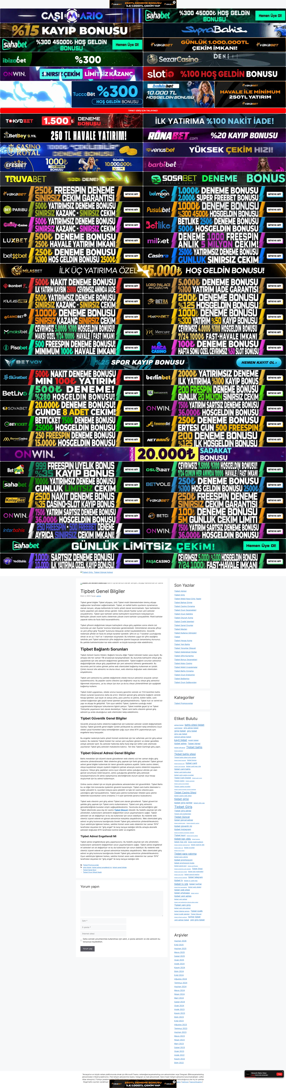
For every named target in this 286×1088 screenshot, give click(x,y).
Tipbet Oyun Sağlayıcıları (185, 682)
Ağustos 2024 (180, 979)
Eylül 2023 (179, 1021)
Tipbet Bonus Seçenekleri (185, 659)
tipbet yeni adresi (180, 899)
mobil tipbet (193, 740)
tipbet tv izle (181, 884)
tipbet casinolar (190, 781)
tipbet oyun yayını (179, 850)
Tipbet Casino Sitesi (185, 792)
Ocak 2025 (179, 960)
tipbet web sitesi (182, 890)
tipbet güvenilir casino (192, 823)
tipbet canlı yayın (197, 778)
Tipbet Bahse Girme (183, 602)
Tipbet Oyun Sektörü (183, 614)
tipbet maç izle (180, 842)
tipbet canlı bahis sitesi (182, 772)
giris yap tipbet (180, 734)
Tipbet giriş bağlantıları (182, 814)
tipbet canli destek (179, 766)
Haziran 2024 (180, 986)
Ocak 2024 (179, 1006)
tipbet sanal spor (180, 866)
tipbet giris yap (199, 803)
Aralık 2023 (179, 1009)
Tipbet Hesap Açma (183, 640)
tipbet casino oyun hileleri (181, 783)
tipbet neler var (178, 848)
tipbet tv (178, 880)
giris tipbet (192, 731)
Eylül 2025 (179, 945)
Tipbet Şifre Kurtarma (184, 656)
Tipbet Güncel (182, 816)
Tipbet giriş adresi (182, 811)
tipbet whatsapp (182, 893)
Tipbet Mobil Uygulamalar (185, 667)
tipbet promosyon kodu (184, 863)
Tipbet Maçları (180, 629)
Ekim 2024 (179, 971)
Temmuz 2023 (180, 1028)
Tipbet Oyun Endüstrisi (184, 675)
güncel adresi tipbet (182, 737)
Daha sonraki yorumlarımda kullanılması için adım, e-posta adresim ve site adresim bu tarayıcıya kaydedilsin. (121, 940)
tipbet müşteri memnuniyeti (182, 845)
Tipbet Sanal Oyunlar (183, 625)
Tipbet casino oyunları (182, 786)
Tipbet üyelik (197, 911)
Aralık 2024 (179, 964)
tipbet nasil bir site (197, 845)
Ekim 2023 (179, 1017)
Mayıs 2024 (179, 990)
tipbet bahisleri (178, 751)
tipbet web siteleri (194, 887)
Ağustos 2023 (180, 1025)
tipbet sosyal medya (191, 874)
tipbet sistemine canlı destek (182, 869)
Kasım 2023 (179, 1013)
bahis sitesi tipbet (194, 724)
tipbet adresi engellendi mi (102, 867)
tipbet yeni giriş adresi (182, 908)
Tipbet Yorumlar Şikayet (185, 648)
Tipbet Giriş (179, 595)
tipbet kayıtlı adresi (192, 835)
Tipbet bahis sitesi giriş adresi (185, 757)
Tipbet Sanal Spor (89, 870)
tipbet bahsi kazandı (180, 760)
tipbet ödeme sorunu (181, 911)
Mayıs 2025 (179, 952)
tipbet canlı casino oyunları (184, 775)
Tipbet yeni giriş (182, 905)
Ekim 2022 (179, 1063)
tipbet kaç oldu (182, 838)
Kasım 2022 (179, 1059)
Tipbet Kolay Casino (183, 663)
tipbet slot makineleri (195, 871)
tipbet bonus (191, 760)
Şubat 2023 (179, 1047)
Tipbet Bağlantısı (181, 679)
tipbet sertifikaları (193, 866)
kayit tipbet (180, 740)
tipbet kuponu (196, 839)
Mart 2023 (179, 1044)
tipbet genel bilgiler (120, 867)
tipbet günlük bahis (179, 823)
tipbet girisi (181, 799)
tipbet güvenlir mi (183, 826)
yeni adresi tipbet (181, 920)
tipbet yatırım (195, 893)
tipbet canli (191, 763)
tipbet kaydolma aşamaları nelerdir (184, 832)
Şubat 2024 (179, 1002)
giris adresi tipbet (191, 728)
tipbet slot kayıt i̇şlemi (180, 871)
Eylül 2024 (179, 975)
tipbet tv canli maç (191, 881)
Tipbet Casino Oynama (184, 606)
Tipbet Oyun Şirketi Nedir (92, 872)
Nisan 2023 (179, 1040)
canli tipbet (178, 728)
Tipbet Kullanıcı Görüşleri (185, 633)
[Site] (71, 193)
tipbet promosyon (183, 860)
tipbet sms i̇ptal (178, 874)
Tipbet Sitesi (197, 869)
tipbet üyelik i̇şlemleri (182, 914)
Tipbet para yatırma (185, 853)
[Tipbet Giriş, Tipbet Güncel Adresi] (96, 572)
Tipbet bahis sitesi (185, 754)
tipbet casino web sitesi (182, 796)
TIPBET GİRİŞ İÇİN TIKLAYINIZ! (143, 110)
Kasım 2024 (179, 967)
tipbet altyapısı (179, 747)
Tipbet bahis (194, 747)
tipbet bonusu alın (179, 763)
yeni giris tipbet (197, 920)
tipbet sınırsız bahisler (180, 877)
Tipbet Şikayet (196, 914)
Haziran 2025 (180, 948)
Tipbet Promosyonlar (91, 865)
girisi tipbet (87, 867)
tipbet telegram (195, 877)
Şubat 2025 (179, 956)
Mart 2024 (179, 998)
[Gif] (143, 271)
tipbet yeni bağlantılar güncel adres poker (186, 902)
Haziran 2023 (180, 1032)
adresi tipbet (179, 725)
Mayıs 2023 (179, 1036)
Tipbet (177, 637)
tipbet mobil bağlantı (195, 842)
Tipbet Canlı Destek (182, 778)
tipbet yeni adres (182, 896)
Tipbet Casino (179, 781)
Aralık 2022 (179, 1055)
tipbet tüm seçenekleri (180, 887)
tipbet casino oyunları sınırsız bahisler (185, 789)
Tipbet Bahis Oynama (184, 671)
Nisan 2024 (179, 994)
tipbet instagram (182, 829)
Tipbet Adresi (180, 591)
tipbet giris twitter (183, 802)
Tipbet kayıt (180, 835)
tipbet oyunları (189, 848)
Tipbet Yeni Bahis (182, 644)
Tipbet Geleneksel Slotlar (185, 652)
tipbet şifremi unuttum (180, 917)
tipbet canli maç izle (193, 766)
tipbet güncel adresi (183, 820)
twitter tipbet (194, 917)
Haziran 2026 (180, 941)
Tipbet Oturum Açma (183, 618)
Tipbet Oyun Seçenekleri (185, 610)
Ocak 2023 (179, 1051)
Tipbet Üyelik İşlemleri (184, 621)
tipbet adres (180, 743)
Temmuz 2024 (180, 983)
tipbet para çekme (181, 857)
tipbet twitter (195, 884)
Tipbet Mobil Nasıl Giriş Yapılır (187, 599)
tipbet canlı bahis (182, 769)
